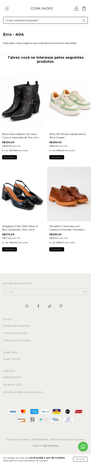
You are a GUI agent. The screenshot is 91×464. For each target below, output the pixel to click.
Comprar (9, 157)
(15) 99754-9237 (12, 384)
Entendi (80, 459)
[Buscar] (83, 20)
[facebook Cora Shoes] (38, 306)
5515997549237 (12, 377)
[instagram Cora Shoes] (27, 306)
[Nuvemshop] (45, 446)
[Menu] (7, 9)
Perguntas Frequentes (16, 325)
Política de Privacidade (16, 340)
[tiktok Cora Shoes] (50, 306)
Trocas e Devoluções (15, 332)
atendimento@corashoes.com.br (23, 392)
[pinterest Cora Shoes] (61, 306)
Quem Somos (11, 358)
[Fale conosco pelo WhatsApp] (83, 446)
